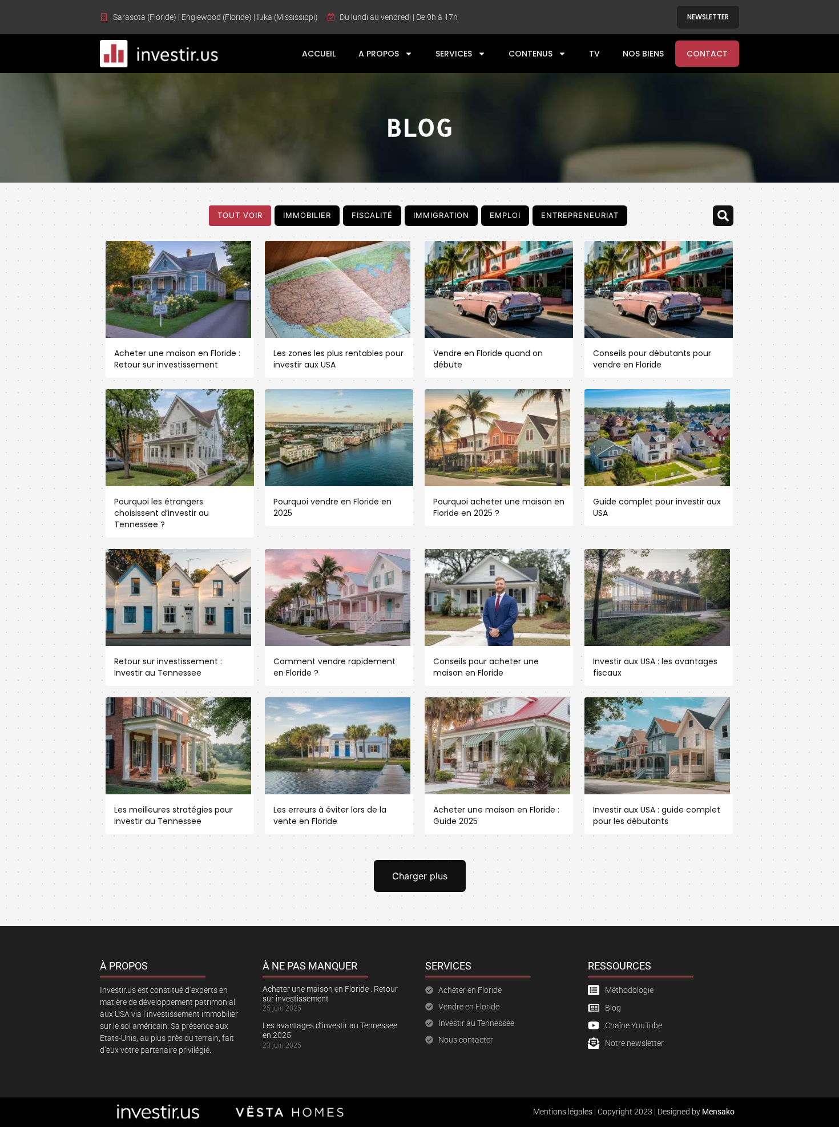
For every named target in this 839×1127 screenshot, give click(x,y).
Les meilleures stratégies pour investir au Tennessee (173, 815)
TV (594, 53)
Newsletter (708, 17)
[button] (723, 215)
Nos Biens (643, 53)
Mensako (718, 1111)
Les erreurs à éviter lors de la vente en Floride (329, 815)
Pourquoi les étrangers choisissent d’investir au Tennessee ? (161, 513)
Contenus (530, 53)
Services (453, 53)
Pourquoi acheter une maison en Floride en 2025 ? (498, 507)
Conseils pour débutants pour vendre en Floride (652, 359)
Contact (707, 53)
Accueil (319, 53)
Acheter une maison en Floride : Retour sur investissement (177, 359)
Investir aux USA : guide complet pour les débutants (656, 815)
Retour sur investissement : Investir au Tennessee (168, 667)
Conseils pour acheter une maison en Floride (486, 667)
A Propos (378, 53)
